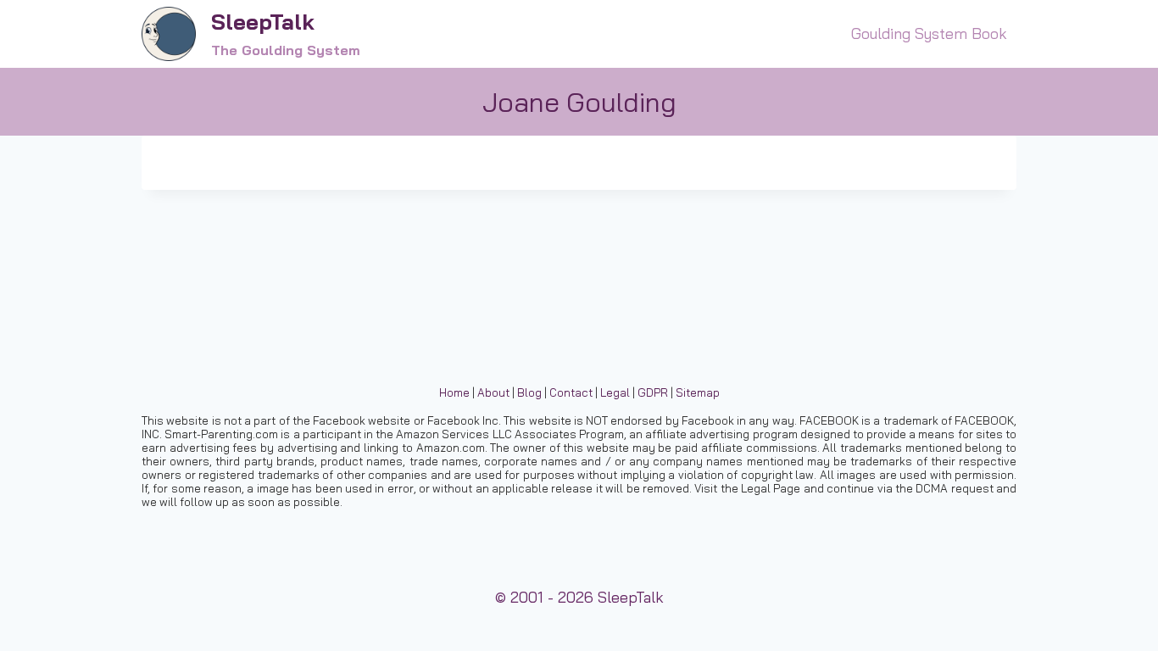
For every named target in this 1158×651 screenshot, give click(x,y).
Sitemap (698, 392)
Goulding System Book (929, 33)
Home (454, 392)
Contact (571, 392)
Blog (529, 392)
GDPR (652, 392)
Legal (615, 392)
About (493, 392)
